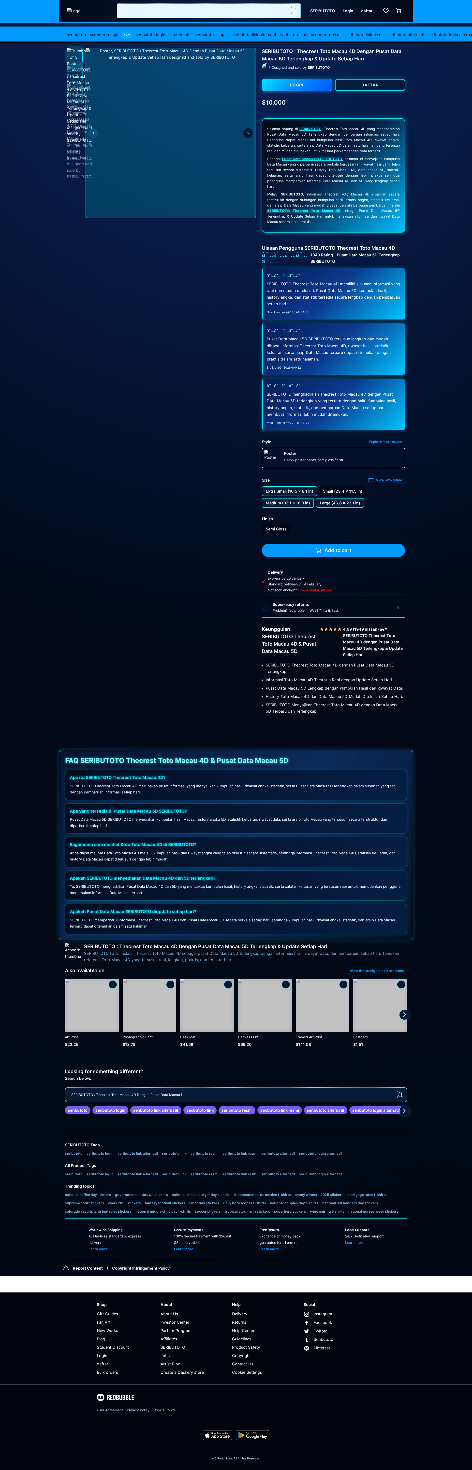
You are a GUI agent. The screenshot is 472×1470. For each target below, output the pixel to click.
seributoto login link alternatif (163, 34)
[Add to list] (113, 984)
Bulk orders (107, 1372)
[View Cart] (399, 11)
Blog (101, 1338)
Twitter (320, 1331)
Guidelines (241, 1338)
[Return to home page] (89, 11)
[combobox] (208, 11)
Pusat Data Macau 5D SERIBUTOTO (312, 159)
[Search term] (293, 11)
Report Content (88, 1268)
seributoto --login (211, 34)
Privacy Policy (138, 1410)
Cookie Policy (164, 1410)
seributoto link (293, 34)
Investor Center (175, 1322)
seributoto (76, 34)
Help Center (243, 1330)
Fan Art (104, 1322)
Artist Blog (170, 1363)
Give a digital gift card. (316, 590)
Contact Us (242, 1363)
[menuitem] (76, 35)
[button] (75, 56)
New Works (107, 1330)
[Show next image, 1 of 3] (248, 133)
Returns (239, 1322)
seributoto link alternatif (254, 34)
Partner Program (176, 1330)
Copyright (241, 1355)
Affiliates (169, 1338)
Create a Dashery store (182, 1372)
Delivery (239, 1313)
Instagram (323, 1313)
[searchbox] (236, 1095)
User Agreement (110, 1410)
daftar (102, 1363)
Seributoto (323, 1339)
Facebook (323, 1322)
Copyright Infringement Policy (141, 1268)
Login (102, 1355)
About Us (169, 1313)
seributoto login (110, 34)
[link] (77, 1110)
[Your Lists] (386, 11)
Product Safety (246, 1347)
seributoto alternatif (406, 34)
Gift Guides (107, 1313)
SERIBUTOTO (310, 129)
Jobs (165, 1355)
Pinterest (322, 1347)
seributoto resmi (326, 34)
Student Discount (113, 1347)
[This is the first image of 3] (93, 133)
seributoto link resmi (364, 34)
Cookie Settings (247, 1372)
